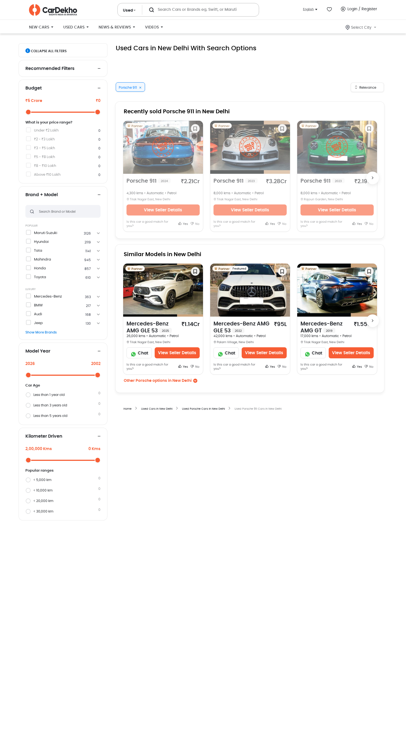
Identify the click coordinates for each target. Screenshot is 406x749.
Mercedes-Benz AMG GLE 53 (147, 327)
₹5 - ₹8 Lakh (44, 157)
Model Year (37, 351)
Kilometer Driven (43, 436)
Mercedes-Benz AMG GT (321, 327)
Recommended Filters (50, 68)
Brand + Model (41, 195)
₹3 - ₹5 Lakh (44, 148)
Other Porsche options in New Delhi (158, 381)
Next (372, 178)
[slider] (28, 112)
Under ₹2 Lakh (46, 130)
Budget (33, 88)
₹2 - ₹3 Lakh (44, 139)
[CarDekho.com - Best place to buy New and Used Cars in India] (53, 10)
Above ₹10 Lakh (47, 175)
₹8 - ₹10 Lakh (45, 166)
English (308, 9)
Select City (361, 28)
